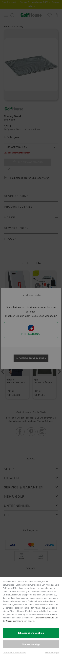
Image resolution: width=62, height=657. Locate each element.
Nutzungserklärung (14, 621)
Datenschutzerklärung (45, 618)
